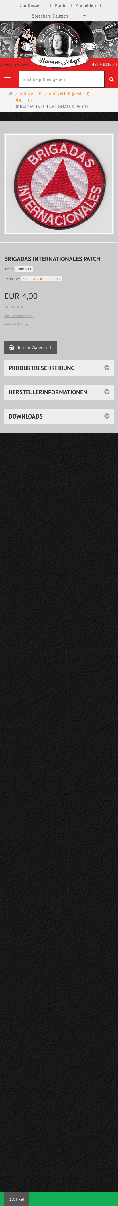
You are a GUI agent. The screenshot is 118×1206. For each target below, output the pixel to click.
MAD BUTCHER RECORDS (41, 279)
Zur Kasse (29, 5)
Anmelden (86, 5)
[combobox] (59, 16)
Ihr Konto (57, 5)
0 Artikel (17, 1199)
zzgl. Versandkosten (18, 316)
